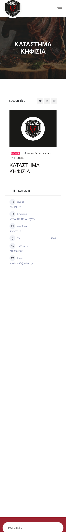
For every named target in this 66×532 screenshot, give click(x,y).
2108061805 (16, 251)
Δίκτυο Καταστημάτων (39, 153)
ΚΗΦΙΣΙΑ (19, 158)
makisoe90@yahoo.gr (21, 263)
